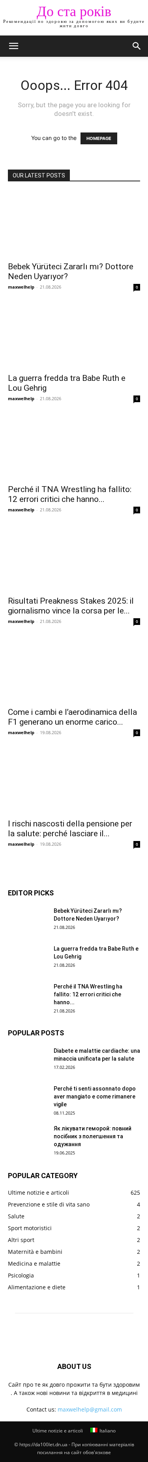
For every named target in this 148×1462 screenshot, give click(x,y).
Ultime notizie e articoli (57, 1430)
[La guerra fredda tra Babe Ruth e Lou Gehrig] (74, 335)
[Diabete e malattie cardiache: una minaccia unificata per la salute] (27, 1060)
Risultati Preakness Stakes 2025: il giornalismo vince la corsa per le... (71, 605)
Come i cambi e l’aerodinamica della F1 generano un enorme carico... (72, 717)
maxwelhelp (21, 287)
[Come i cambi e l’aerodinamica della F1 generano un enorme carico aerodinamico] (74, 669)
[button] (13, 46)
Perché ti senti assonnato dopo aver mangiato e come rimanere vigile (95, 1096)
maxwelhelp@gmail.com (90, 1409)
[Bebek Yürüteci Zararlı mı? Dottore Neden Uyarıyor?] (74, 224)
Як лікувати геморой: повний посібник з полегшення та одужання (92, 1136)
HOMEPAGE (98, 138)
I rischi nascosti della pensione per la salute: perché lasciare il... (70, 828)
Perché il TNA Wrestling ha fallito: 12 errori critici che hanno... (69, 494)
